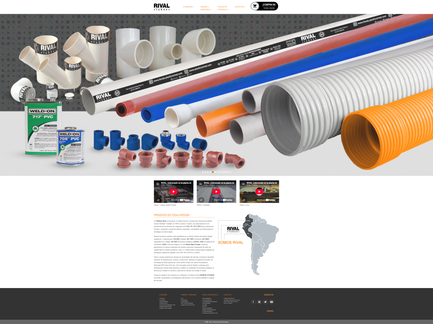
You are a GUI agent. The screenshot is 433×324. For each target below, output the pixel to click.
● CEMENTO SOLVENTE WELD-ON (188, 305)
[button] (32, 95)
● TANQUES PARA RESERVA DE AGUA (210, 313)
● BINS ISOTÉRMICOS (206, 298)
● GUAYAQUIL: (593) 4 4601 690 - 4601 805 (232, 300)
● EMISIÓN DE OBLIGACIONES (165, 306)
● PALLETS (204, 306)
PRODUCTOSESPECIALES (222, 8)
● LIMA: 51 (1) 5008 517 (228, 303)
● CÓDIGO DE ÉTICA (163, 303)
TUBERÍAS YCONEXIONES (205, 8)
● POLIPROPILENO (184, 301)
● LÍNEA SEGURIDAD (206, 303)
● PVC (182, 298)
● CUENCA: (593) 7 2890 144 (229, 298)
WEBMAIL (270, 311)
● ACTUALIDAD (162, 300)
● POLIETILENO (184, 300)
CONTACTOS (239, 7)
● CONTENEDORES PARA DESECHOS (209, 301)
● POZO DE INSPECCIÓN (207, 308)
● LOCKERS (204, 305)
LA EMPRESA (188, 7)
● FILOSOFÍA (162, 298)
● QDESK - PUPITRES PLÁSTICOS (209, 309)
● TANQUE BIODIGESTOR (207, 311)
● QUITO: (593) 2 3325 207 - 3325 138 (231, 301)
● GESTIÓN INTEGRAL (163, 301)
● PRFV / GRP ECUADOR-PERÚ (187, 303)
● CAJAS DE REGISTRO (207, 300)
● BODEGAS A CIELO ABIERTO (165, 308)
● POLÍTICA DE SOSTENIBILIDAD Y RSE (167, 305)
